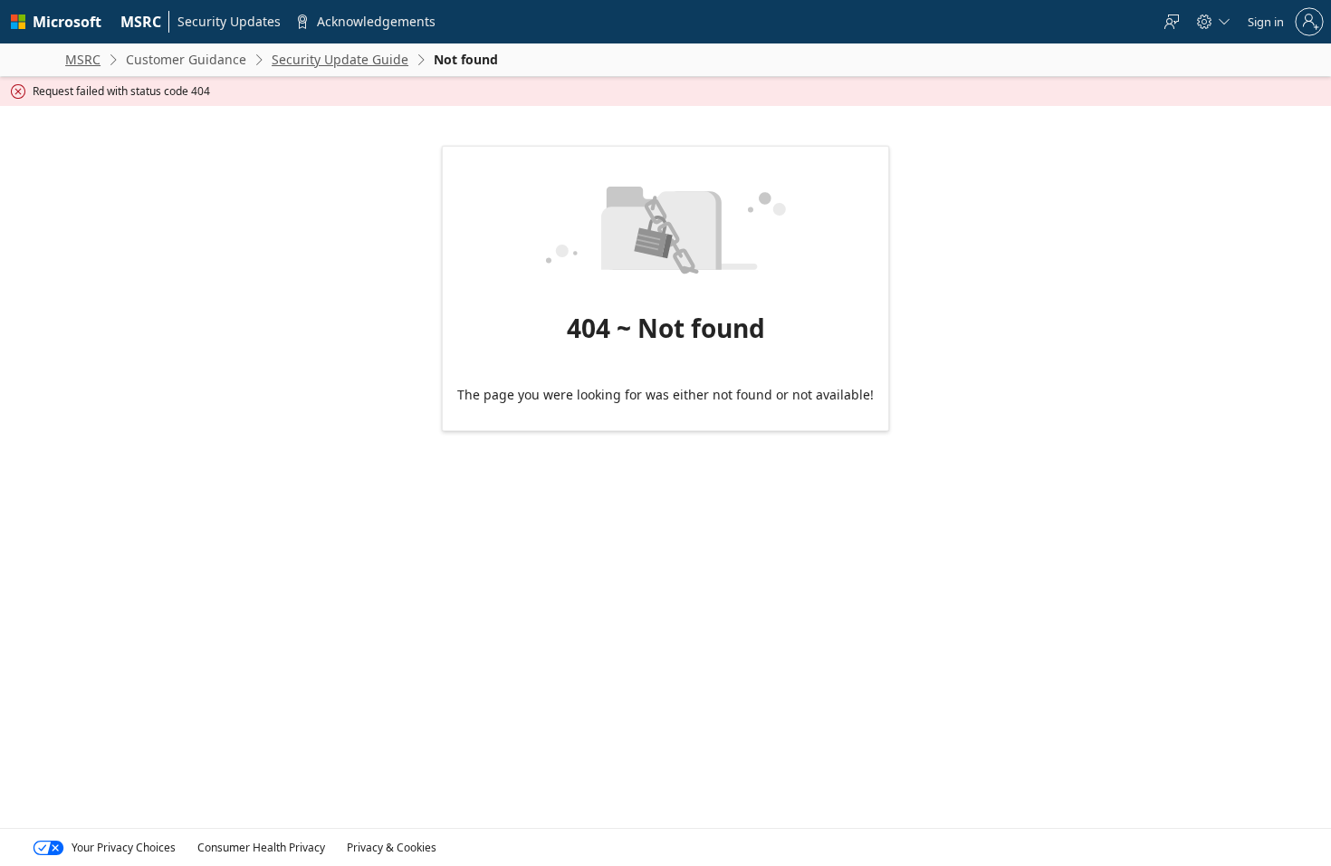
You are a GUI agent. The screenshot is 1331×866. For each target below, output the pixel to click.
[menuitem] (141, 21)
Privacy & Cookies (391, 847)
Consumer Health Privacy (261, 847)
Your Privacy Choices (124, 847)
